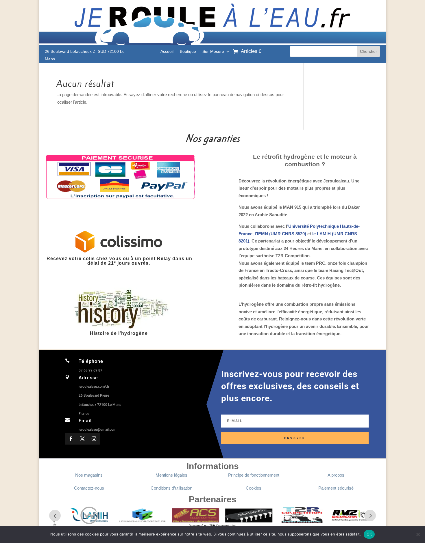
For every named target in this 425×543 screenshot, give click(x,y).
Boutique (188, 51)
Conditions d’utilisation (171, 488)
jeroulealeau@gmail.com (97, 430)
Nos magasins (89, 475)
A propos (336, 475)
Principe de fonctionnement (253, 475)
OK (369, 534)
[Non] (418, 534)
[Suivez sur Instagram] (94, 439)
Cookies (253, 488)
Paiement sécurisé (336, 488)
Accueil (166, 51)
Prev (55, 515)
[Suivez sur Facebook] (71, 439)
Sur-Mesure (213, 51)
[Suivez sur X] (82, 439)
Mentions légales (171, 475)
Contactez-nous (89, 488)
